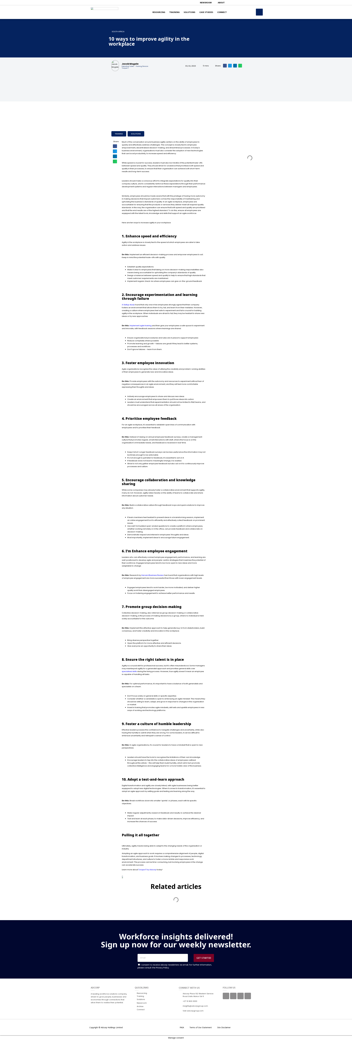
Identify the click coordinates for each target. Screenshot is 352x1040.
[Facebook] (226, 996)
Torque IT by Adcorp (147, 869)
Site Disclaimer (224, 1027)
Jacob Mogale (130, 63)
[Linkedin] (247, 996)
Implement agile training (140, 325)
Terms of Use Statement (200, 1027)
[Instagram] (240, 996)
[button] (225, 65)
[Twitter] (233, 996)
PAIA (182, 1027)
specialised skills (129, 671)
